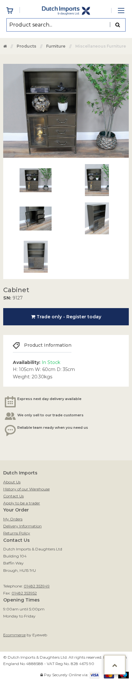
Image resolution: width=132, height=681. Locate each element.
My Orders (12, 519)
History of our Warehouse (26, 489)
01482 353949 (37, 586)
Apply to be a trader (21, 503)
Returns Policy (16, 533)
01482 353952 (24, 593)
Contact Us (13, 496)
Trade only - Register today (68, 317)
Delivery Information (22, 526)
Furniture (55, 46)
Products (26, 46)
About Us (12, 482)
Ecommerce (14, 634)
